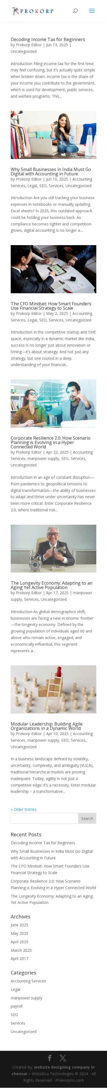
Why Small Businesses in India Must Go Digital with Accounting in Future (51, 171)
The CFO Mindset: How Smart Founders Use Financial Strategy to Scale (51, 306)
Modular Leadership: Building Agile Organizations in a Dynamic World (47, 726)
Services (56, 185)
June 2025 (19, 924)
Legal (32, 185)
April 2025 (19, 941)
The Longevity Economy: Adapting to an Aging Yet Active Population (51, 585)
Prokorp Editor (29, 44)
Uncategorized (23, 51)
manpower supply (43, 458)
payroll (16, 1006)
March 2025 (21, 950)
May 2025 (19, 933)
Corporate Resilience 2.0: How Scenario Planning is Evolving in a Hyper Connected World (51, 442)
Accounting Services (28, 980)
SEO (43, 185)
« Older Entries (23, 809)
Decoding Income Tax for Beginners (48, 39)
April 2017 (19, 958)
